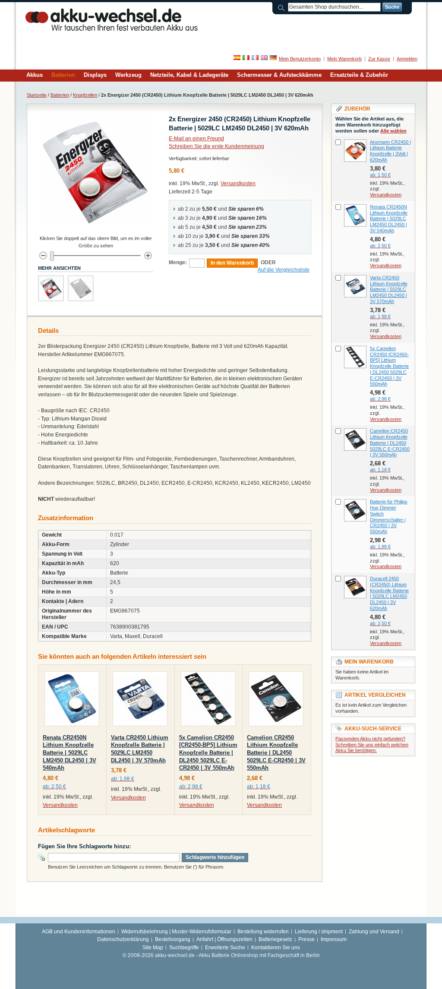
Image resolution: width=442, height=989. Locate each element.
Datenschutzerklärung (123, 939)
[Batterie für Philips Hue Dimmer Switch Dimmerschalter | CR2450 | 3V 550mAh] (355, 510)
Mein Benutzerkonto (300, 58)
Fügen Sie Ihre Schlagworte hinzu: (84, 846)
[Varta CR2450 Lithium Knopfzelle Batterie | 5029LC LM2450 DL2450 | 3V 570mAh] (140, 700)
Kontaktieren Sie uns (275, 948)
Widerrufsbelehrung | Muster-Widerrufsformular (176, 932)
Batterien (60, 95)
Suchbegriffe (184, 948)
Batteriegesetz (275, 939)
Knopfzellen (85, 95)
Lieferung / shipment (319, 932)
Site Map (152, 948)
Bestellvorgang (172, 939)
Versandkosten (238, 183)
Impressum (334, 939)
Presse (306, 939)
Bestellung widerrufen (263, 932)
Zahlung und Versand (374, 932)
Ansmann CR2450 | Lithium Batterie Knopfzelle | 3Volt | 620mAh (390, 150)
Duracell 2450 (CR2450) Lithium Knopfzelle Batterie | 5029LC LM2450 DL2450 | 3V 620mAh (389, 593)
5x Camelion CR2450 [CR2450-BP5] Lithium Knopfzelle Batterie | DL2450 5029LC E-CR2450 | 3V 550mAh (208, 752)
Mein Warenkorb (344, 58)
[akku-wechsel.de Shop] (111, 19)
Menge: (178, 262)
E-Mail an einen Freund (196, 139)
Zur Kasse (379, 58)
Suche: (283, 7)
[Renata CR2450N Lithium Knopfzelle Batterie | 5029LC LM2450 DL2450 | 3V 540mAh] (72, 700)
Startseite (37, 95)
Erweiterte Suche (225, 948)
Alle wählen (393, 130)
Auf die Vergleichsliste (283, 270)
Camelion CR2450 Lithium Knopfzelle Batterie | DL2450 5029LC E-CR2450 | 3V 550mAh (276, 752)
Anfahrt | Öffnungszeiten (224, 939)
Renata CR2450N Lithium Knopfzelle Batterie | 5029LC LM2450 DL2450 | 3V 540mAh (69, 752)
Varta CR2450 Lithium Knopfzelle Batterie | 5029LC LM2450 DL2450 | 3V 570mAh (388, 289)
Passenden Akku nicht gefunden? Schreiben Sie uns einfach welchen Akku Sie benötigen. (371, 744)
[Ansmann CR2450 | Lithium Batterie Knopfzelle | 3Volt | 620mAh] (355, 150)
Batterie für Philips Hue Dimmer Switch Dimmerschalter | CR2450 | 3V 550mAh (388, 516)
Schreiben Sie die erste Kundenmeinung (216, 146)
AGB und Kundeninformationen (78, 932)
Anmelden (407, 58)
